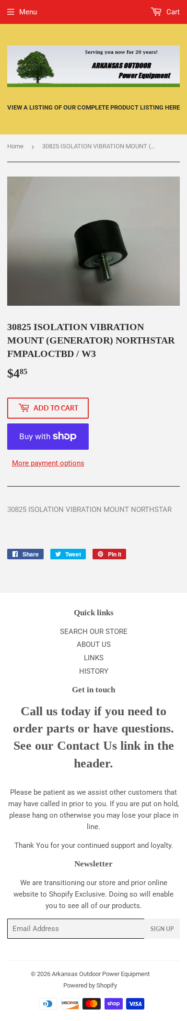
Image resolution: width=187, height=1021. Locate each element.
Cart (172, 12)
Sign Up (162, 928)
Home (15, 146)
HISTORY (93, 671)
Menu (28, 12)
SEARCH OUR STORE (94, 631)
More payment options (48, 463)
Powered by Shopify (90, 985)
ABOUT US (94, 644)
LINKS (94, 658)
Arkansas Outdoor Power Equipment (101, 973)
